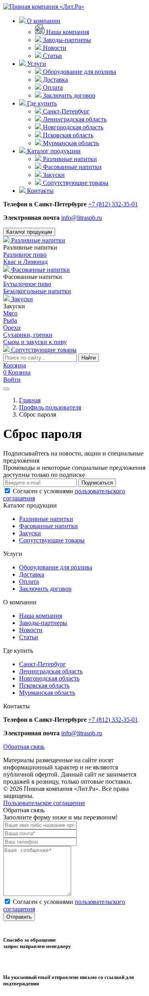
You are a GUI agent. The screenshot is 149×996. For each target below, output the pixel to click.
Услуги (35, 63)
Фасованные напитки (71, 166)
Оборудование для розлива (78, 71)
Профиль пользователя (50, 407)
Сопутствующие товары (74, 182)
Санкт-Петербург (65, 111)
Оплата (52, 87)
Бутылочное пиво (27, 284)
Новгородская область (72, 127)
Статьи (51, 55)
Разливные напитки (69, 159)
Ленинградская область (73, 119)
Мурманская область (70, 143)
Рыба (10, 320)
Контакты (39, 190)
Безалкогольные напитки (37, 291)
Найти (88, 358)
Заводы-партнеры (66, 40)
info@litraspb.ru (81, 217)
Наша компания (67, 32)
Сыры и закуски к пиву (35, 341)
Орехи (12, 327)
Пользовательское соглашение (44, 803)
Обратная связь (24, 746)
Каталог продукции (53, 151)
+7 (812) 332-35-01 (113, 204)
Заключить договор (68, 95)
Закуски (53, 174)
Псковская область (67, 135)
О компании (42, 20)
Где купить (41, 103)
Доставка (54, 79)
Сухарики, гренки (27, 334)
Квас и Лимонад (25, 261)
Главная (30, 400)
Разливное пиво (24, 254)
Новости (53, 47)
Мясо (10, 313)
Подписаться (97, 483)
